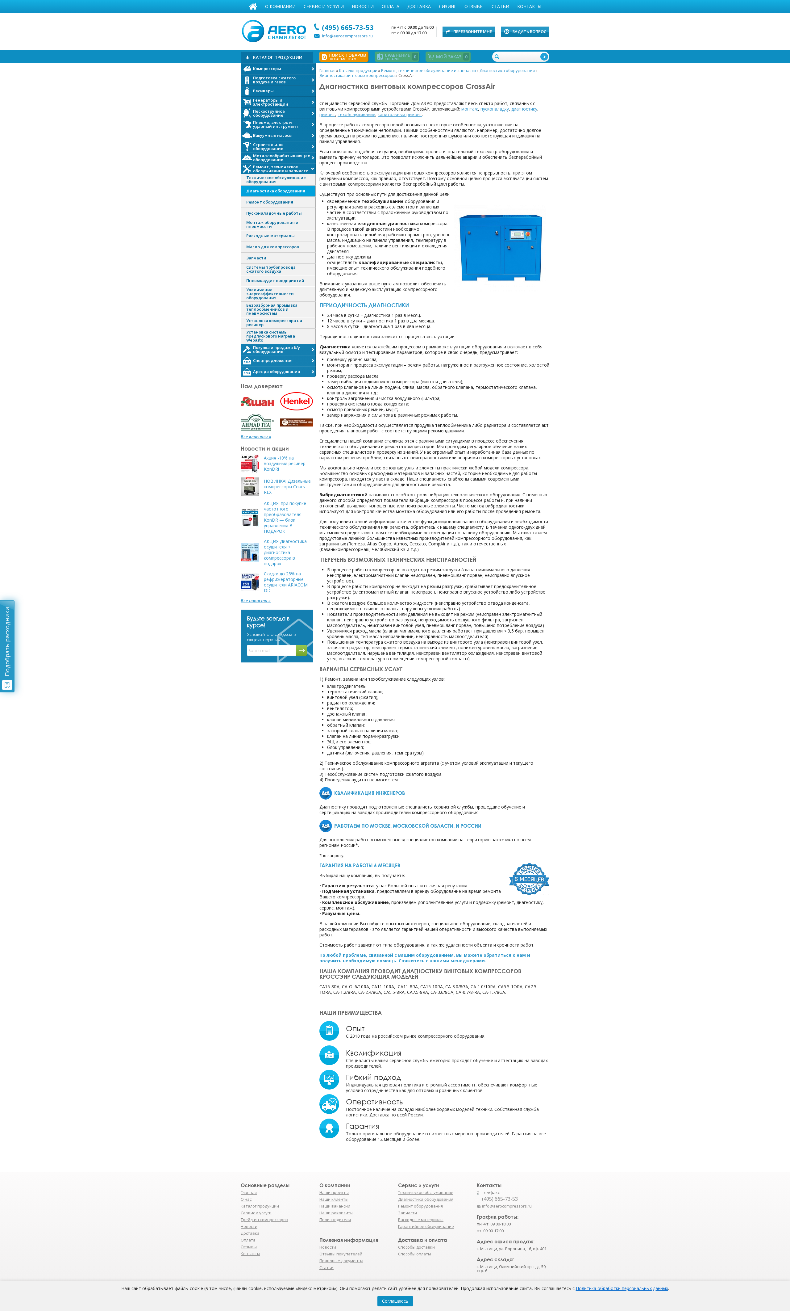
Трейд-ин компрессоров (264, 1219)
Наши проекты (334, 1192)
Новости (363, 6)
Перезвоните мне (472, 31)
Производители (335, 1219)
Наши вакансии (334, 1206)
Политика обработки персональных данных (622, 1288)
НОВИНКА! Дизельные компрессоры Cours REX (287, 486)
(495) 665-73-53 (348, 27)
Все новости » (256, 600)
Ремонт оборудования (420, 1206)
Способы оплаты (414, 1254)
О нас (246, 1199)
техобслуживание (356, 114)
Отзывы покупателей (340, 1254)
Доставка (419, 6)
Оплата (390, 6)
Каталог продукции (260, 1206)
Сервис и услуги (324, 6)
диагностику (524, 109)
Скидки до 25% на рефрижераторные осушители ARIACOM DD (286, 582)
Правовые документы (341, 1260)
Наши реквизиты (336, 1213)
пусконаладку (494, 109)
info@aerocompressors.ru (347, 36)
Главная (253, 6)
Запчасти (407, 1213)
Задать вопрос (529, 31)
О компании (280, 6)
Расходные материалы (420, 1219)
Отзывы (474, 6)
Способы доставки (416, 1247)
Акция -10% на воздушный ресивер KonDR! (285, 463)
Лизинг (447, 6)
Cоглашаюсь (395, 1301)
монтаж (469, 109)
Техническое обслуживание (425, 1192)
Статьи (500, 6)
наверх (562, 1209)
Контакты (529, 6)
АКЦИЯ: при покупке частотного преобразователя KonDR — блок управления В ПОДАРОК (285, 517)
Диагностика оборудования (425, 1199)
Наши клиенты (333, 1199)
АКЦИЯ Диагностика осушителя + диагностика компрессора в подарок (285, 552)
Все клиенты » (256, 436)
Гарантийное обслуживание (426, 1226)
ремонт (327, 114)
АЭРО (275, 30)
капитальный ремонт (400, 114)
